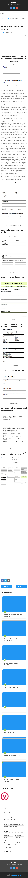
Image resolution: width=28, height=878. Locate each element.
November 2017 (7, 847)
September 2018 (7, 835)
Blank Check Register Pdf (9, 819)
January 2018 (7, 844)
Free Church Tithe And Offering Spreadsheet (13, 780)
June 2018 (17, 837)
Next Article (21, 586)
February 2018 (18, 842)
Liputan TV (14, 2)
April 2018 (17, 840)
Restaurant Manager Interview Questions (13, 615)
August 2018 (18, 835)
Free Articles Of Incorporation (10, 826)
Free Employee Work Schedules (11, 821)
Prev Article (7, 586)
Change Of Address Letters (11, 687)
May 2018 (6, 840)
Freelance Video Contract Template (11, 663)
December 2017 (18, 844)
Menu (3, 13)
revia (3, 32)
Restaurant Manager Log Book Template (12, 756)
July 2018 (6, 837)
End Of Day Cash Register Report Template (13, 824)
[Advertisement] (12, 44)
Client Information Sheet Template (14, 710)
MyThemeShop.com (16, 875)
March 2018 (6, 842)
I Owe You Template (9, 733)
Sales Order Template (9, 817)
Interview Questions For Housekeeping (11, 639)
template (4, 22)
